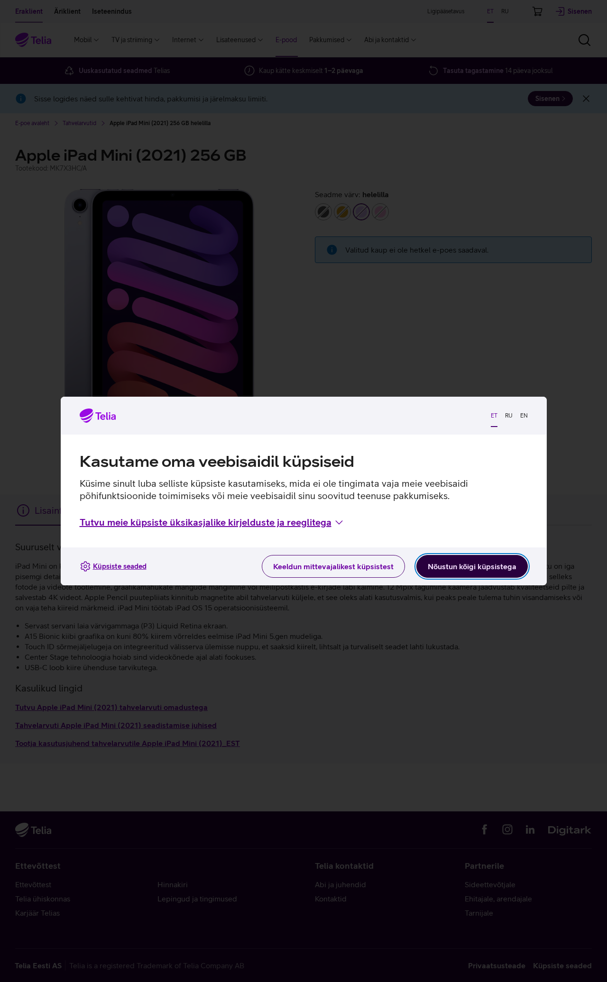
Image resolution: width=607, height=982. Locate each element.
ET (494, 415)
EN (524, 415)
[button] (212, 522)
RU (509, 415)
